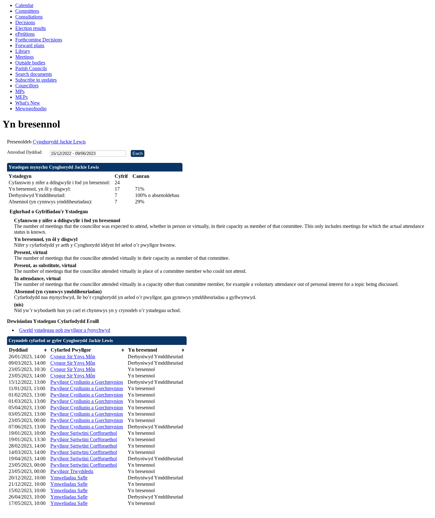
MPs (20, 91)
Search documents (33, 74)
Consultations (29, 16)
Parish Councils (31, 68)
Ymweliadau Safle (69, 477)
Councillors (27, 85)
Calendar (24, 5)
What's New (27, 103)
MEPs (21, 97)
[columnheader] (28, 350)
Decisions (25, 22)
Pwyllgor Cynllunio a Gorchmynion (86, 382)
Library (22, 51)
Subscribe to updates (36, 80)
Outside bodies (30, 62)
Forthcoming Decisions (38, 39)
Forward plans (29, 45)
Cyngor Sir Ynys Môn (72, 356)
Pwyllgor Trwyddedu (71, 471)
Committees (27, 11)
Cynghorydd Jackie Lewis (59, 141)
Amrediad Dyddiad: (25, 152)
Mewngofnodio (30, 108)
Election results (30, 28)
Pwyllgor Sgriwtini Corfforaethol (83, 433)
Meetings (24, 57)
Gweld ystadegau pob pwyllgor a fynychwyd (64, 330)
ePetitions (25, 34)
